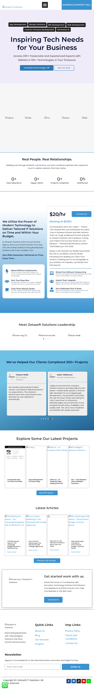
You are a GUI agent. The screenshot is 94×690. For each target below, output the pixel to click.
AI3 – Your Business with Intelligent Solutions (78, 481)
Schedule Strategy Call (77, 5)
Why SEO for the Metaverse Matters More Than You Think (57, 543)
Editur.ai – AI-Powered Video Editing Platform (56, 481)
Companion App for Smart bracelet (14, 481)
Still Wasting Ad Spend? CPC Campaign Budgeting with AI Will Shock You (13, 544)
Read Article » (12, 552)
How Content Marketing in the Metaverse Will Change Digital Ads (36, 543)
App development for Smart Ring (36, 481)
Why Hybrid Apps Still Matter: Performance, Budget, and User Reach (77, 544)
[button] (45, 5)
